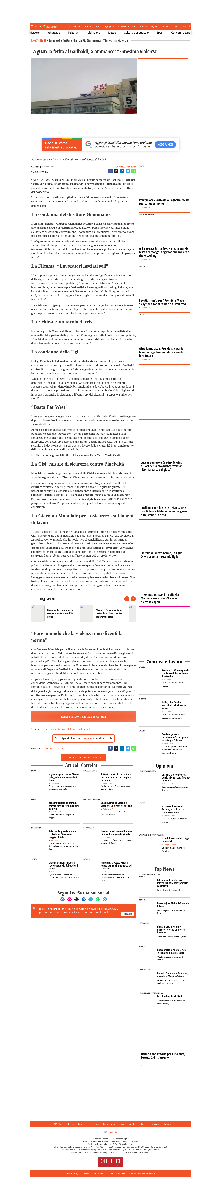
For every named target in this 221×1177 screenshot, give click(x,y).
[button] (141, 1066)
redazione (54, 840)
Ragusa (154, 26)
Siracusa (164, 26)
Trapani (174, 26)
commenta (88, 738)
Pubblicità (98, 1173)
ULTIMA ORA (75, 26)
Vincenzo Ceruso (170, 816)
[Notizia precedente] (126, 598)
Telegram (61, 32)
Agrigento (109, 26)
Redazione (55, 783)
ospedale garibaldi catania (76, 729)
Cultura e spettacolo (124, 32)
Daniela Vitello (169, 743)
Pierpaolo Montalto (171, 784)
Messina (143, 26)
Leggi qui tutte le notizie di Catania (83, 716)
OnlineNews (146, 207)
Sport (148, 32)
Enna (134, 26)
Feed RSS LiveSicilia (116, 1173)
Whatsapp (42, 32)
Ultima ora (81, 32)
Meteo (100, 32)
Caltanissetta (123, 26)
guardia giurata (52, 729)
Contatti (86, 1173)
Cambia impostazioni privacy (142, 1173)
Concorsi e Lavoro (170, 32)
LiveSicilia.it (38, 40)
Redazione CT (50, 166)
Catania (98, 26)
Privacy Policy (72, 1173)
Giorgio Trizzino (170, 845)
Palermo (87, 26)
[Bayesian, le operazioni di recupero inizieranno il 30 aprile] (54, 613)
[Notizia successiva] (133, 598)
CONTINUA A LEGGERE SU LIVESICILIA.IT (83, 757)
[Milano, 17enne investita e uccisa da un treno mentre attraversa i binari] (103, 613)
